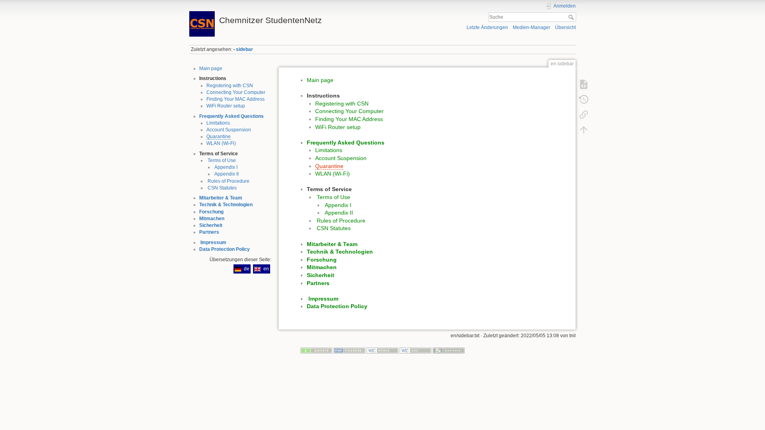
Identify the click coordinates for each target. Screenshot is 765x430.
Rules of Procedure (228, 181)
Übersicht (565, 27)
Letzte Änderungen (487, 27)
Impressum (213, 242)
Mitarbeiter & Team (220, 198)
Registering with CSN (229, 85)
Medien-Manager (531, 27)
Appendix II (226, 174)
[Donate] (316, 350)
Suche (572, 17)
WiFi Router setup (225, 106)
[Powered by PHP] (349, 350)
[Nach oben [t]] (584, 129)
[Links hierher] (584, 114)
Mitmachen (211, 218)
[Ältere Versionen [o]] (584, 99)
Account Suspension (228, 130)
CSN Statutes (222, 188)
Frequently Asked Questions (231, 116)
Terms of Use (222, 160)
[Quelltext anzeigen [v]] (584, 84)
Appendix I (225, 167)
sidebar (244, 49)
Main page (210, 68)
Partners (209, 232)
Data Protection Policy (224, 249)
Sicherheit (210, 225)
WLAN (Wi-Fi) (221, 143)
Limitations (218, 123)
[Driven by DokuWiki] (449, 350)
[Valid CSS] (416, 350)
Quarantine (218, 136)
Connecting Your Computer (235, 92)
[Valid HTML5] (382, 350)
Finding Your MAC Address (235, 99)
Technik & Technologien (226, 204)
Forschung (211, 212)
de (246, 269)
